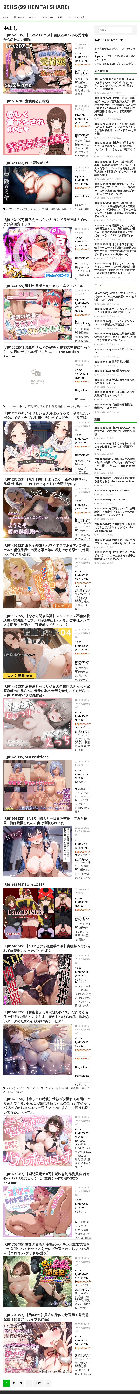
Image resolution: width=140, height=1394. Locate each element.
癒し (83, 90)
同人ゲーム (83, 109)
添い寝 (19, 1092)
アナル (81, 982)
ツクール (82, 136)
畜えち (78, 1304)
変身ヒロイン (82, 931)
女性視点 (83, 668)
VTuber (82, 263)
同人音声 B (101, 71)
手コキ (87, 538)
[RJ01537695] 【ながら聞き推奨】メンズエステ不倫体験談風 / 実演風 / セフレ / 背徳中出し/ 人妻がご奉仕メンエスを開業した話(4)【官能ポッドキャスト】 (46, 620)
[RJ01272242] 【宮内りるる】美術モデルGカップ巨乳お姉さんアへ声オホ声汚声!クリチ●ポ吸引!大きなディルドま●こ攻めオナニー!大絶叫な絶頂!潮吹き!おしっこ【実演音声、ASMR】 (115, 106)
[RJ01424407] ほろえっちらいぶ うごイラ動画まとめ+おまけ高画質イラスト (46, 221)
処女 (86, 601)
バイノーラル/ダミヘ (28, 1088)
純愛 (83, 746)
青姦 (86, 340)
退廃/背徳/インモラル (63, 406)
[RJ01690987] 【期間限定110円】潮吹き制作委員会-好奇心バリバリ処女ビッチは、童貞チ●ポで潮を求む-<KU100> (46, 1178)
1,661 (38, 1383)
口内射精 (83, 927)
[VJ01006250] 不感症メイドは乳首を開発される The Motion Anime (114, 479)
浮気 (80, 209)
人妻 (81, 870)
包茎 (77, 148)
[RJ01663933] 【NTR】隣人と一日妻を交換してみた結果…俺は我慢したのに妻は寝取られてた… (45, 820)
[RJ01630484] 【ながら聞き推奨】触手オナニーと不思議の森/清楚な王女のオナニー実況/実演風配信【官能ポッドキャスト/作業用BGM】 (115, 249)
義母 (48, 406)
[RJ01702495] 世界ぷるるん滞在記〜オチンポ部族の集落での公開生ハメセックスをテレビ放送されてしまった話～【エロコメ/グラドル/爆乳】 (46, 1248)
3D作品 (82, 788)
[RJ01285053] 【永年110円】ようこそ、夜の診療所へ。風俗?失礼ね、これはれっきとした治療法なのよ (46, 481)
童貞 (88, 155)
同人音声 (18, 17)
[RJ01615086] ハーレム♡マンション (114, 351)
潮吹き (78, 336)
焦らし (82, 1370)
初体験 (84, 1229)
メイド (84, 464)
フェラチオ (12, 406)
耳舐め (87, 1374)
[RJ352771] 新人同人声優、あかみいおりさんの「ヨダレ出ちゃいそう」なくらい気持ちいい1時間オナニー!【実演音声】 (114, 84)
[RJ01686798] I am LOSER (24, 884)
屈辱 (77, 935)
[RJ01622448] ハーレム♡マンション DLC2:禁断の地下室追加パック (114, 322)
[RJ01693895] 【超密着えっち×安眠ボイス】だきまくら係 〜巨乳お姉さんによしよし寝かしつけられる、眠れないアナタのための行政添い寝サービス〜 (46, 1016)
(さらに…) (80, 782)
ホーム (6, 17)
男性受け (80, 155)
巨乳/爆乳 (33, 406)
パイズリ (25, 209)
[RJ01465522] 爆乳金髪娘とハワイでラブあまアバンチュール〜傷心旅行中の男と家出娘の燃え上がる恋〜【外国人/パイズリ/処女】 (46, 549)
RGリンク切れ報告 (76, 17)
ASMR (81, 460)
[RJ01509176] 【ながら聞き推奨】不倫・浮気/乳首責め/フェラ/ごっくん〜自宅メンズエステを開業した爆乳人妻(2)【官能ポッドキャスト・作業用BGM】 (115, 168)
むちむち (36, 209)
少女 (81, 742)
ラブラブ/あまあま (82, 734)
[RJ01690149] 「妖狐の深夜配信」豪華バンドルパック (114, 406)
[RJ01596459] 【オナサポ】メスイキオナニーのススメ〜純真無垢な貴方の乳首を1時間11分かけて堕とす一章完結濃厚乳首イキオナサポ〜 (114, 268)
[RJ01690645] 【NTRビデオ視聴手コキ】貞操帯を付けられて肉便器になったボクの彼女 (47, 948)
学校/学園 (80, 1233)
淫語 (83, 1159)
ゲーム (32, 17)
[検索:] (115, 30)
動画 (60, 17)
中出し (78, 86)
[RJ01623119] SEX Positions (25, 756)
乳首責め (75, 1088)
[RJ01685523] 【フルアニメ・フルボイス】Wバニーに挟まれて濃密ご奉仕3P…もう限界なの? (114, 555)
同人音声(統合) (116, 93)
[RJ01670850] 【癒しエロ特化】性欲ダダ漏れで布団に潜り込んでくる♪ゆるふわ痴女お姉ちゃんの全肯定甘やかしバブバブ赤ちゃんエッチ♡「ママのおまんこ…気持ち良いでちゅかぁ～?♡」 (46, 1105)
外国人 (78, 605)
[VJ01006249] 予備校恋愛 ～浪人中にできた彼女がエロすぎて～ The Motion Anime (115, 527)
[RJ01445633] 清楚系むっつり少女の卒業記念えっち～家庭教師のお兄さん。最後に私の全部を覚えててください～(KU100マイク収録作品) (46, 690)
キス (80, 1355)
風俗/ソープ (83, 406)
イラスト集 (48, 17)
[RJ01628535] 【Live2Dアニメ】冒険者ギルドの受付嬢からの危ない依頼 (45, 37)
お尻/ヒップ (12, 209)
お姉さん (82, 1144)
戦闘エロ (83, 332)
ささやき (11, 1088)
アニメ (81, 71)
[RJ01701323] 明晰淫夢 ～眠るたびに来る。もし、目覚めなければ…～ (114, 541)
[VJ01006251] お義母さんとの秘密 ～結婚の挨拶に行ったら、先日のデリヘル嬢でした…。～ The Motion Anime (47, 351)
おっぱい (82, 586)
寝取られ (55, 209)
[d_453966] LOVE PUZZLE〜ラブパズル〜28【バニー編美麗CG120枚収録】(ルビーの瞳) (115, 296)
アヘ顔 (81, 920)
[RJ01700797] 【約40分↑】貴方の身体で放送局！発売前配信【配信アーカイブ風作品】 (46, 1316)
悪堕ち (82, 939)
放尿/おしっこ (69, 209)
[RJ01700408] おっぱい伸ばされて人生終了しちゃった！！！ (114, 393)
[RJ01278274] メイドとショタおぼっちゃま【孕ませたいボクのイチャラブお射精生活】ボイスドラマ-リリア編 (46, 415)
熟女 (81, 675)
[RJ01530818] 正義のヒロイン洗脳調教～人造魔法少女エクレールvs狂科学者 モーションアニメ (115, 512)
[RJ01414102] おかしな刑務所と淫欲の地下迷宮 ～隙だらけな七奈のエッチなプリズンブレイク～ (115, 337)
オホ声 (81, 1222)
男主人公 (83, 152)
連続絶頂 (86, 1237)
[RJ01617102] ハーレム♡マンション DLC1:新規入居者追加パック (114, 310)
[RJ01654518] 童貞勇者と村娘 (26, 101)
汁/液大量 (84, 275)
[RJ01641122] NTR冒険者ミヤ (26, 162)
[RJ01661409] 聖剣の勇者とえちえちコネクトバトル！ (45, 285)
